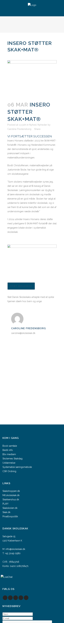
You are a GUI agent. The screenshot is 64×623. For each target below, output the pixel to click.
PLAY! (5, 503)
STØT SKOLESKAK (21, 286)
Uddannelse (8, 462)
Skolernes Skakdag (12, 458)
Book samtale (9, 446)
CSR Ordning (9, 471)
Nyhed (32, 124)
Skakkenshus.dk (10, 499)
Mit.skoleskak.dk (11, 495)
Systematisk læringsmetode (17, 467)
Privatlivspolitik (10, 516)
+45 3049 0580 (13, 553)
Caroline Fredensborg (19, 129)
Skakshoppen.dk (11, 491)
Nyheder (42, 124)
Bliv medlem (9, 454)
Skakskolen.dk (9, 508)
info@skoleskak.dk (15, 549)
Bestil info (7, 450)
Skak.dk (6, 512)
